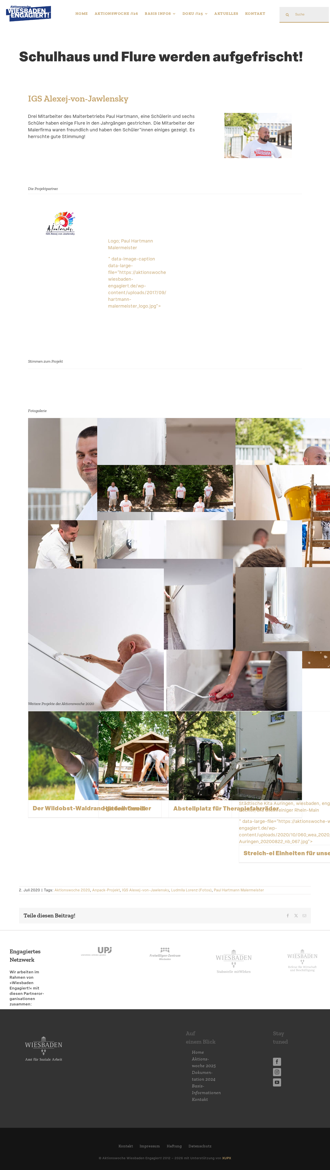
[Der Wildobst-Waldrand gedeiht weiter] (94, 755)
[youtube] (277, 1082)
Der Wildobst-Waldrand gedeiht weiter (92, 808)
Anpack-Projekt (106, 890)
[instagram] (277, 1072)
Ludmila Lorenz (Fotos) (191, 890)
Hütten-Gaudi (124, 808)
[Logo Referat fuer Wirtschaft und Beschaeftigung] (302, 948)
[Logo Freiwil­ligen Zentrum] (165, 942)
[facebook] (277, 1062)
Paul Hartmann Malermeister (239, 890)
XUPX (226, 1158)
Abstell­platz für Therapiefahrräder (226, 808)
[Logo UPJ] (96, 942)
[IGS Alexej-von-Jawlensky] (60, 212)
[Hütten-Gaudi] (165, 755)
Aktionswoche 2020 (72, 890)
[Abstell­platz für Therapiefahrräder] (235, 755)
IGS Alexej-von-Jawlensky (78, 98)
